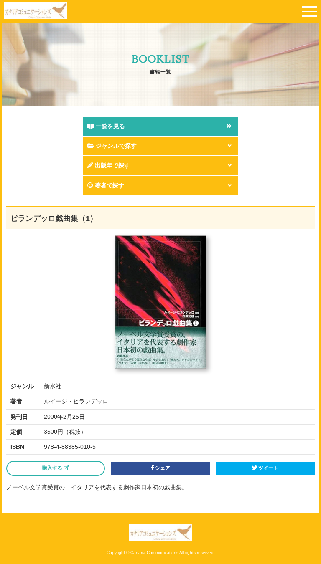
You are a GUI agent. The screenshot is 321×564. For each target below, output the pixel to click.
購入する (53, 468)
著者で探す (108, 185)
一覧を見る (109, 126)
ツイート (267, 468)
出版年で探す (111, 165)
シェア (162, 468)
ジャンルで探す (115, 145)
